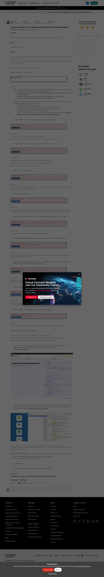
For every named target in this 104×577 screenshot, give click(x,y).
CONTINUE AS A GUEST (45, 297)
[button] (52, 573)
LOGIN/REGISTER (31, 297)
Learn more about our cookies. (82, 566)
